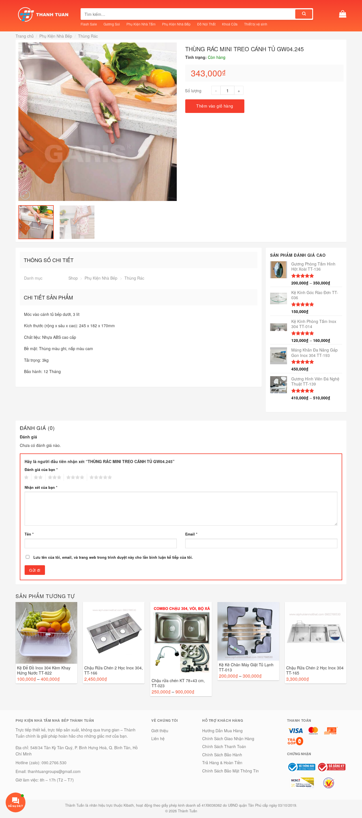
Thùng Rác (88, 36)
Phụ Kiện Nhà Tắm (141, 24)
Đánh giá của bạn (41, 469)
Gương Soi (112, 24)
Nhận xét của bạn (41, 487)
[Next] (173, 122)
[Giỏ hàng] (342, 14)
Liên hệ (158, 738)
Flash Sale (89, 24)
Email (191, 534)
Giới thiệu (159, 730)
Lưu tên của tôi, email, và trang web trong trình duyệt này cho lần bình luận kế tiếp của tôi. (113, 557)
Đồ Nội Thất (206, 24)
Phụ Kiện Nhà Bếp (176, 24)
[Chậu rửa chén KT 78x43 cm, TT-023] (181, 639)
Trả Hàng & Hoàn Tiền (222, 762)
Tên (29, 534)
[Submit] (303, 14)
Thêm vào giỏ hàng (214, 106)
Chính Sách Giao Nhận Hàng (228, 738)
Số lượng (193, 90)
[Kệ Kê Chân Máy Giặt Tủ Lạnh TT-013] (248, 631)
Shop (73, 278)
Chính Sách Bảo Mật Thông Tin (230, 771)
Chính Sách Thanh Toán (224, 746)
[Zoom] (25, 195)
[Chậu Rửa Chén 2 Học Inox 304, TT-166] (114, 633)
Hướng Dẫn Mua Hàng (222, 730)
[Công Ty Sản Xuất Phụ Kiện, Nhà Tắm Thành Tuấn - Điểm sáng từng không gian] (44, 14)
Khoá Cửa (230, 24)
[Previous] (22, 122)
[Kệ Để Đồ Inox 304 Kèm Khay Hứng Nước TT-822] (46, 633)
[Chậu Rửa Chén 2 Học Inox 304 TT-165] (315, 633)
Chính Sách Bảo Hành (222, 754)
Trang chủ (25, 36)
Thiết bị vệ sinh (255, 24)
